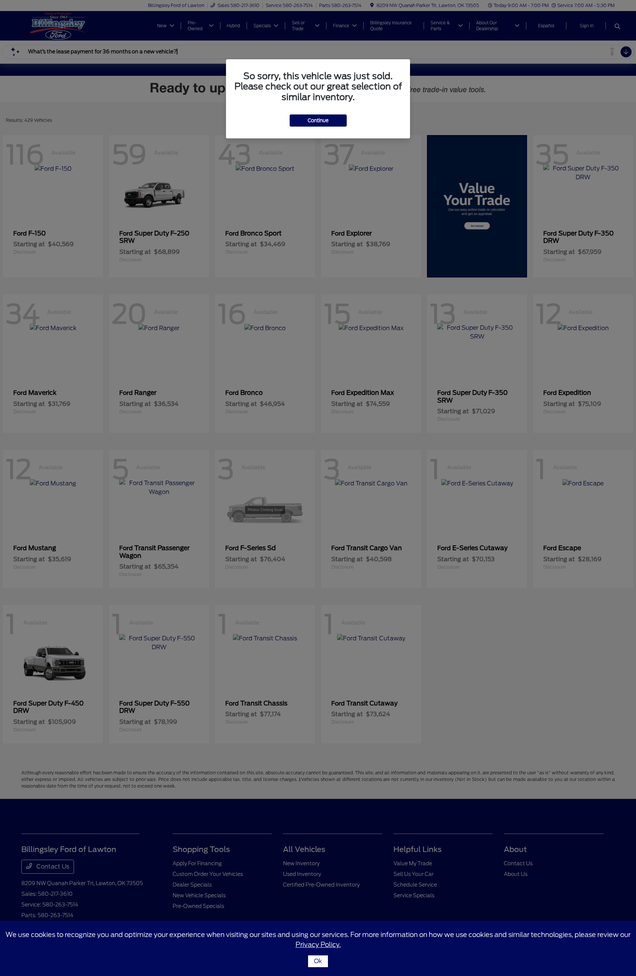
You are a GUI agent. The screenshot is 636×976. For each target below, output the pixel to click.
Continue (318, 120)
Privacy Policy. (318, 944)
